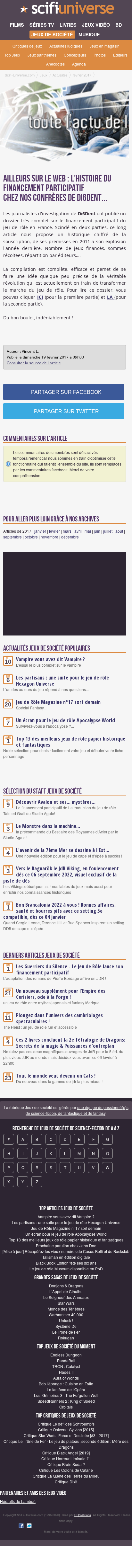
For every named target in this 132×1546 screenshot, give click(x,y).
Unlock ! (66, 1320)
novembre (49, 536)
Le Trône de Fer (66, 1332)
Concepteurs (75, 55)
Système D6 (66, 1326)
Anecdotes (55, 64)
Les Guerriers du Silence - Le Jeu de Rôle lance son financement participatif (69, 969)
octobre (31, 536)
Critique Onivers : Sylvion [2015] (66, 1429)
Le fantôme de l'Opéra (66, 1389)
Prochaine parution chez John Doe (66, 1245)
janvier (40, 531)
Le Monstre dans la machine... (48, 826)
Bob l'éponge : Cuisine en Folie (66, 1383)
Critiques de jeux (27, 46)
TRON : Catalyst (66, 1366)
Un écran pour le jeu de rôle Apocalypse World (65, 720)
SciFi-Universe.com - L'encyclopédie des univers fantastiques (66, 10)
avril (78, 531)
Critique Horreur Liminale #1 (66, 1458)
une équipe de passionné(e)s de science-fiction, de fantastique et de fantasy (77, 1110)
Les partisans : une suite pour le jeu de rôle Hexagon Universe (62, 680)
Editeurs (120, 55)
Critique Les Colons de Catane (66, 1470)
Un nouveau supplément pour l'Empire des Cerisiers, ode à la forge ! (60, 993)
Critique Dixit (66, 1481)
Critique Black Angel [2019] (66, 1452)
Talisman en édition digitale (66, 1257)
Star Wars (66, 1303)
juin (97, 531)
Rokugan (66, 1337)
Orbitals (66, 1406)
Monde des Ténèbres (66, 1308)
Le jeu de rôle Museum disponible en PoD (66, 1268)
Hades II (66, 1372)
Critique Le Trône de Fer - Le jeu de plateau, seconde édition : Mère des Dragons (66, 1444)
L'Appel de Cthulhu (66, 1291)
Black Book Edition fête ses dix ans (66, 1263)
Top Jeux (12, 55)
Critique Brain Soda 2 (66, 1464)
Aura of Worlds (66, 1378)
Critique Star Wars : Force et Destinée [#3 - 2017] (66, 1435)
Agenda (79, 64)
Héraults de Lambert (18, 1501)
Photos (100, 55)
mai (88, 531)
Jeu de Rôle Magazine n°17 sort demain (58, 702)
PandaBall (66, 1360)
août (119, 531)
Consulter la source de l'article (34, 363)
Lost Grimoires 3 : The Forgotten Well (66, 1395)
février (54, 531)
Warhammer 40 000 (66, 1314)
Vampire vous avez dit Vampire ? (50, 659)
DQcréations (82, 1515)
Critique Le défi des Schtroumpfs (66, 1423)
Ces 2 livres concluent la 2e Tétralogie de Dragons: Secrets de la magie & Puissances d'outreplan (70, 1042)
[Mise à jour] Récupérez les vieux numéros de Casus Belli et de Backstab (66, 1251)
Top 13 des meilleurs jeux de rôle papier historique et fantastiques (70, 741)
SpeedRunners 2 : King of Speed (66, 1401)
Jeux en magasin (105, 46)
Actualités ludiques (65, 46)
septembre (12, 536)
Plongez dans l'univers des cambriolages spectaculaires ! (59, 1018)
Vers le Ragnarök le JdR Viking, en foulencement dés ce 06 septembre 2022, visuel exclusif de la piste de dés (61, 874)
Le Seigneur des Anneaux (66, 1297)
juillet (107, 531)
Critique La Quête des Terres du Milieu (66, 1476)
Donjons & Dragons (66, 1285)
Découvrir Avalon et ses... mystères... (55, 801)
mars (67, 531)
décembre (70, 536)
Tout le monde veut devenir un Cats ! (55, 1075)
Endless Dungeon (66, 1354)
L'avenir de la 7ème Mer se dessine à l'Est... (62, 850)
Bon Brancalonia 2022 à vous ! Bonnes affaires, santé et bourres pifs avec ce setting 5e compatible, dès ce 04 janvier (59, 910)
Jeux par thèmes (42, 55)
